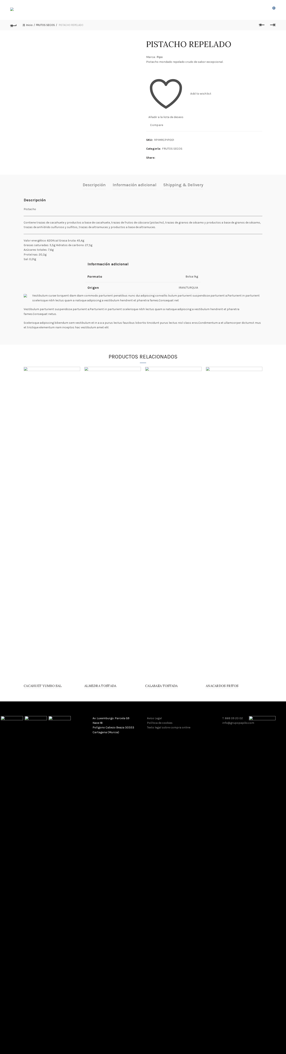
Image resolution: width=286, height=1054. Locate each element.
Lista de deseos (273, 8)
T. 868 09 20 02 (232, 718)
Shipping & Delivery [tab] (183, 184)
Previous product (262, 25)
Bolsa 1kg (192, 276)
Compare (156, 125)
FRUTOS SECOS (45, 25)
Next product (272, 25)
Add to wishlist (200, 93)
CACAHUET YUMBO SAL (43, 686)
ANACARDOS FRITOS (222, 686)
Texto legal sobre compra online (168, 727)
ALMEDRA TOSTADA (100, 686)
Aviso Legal (154, 718)
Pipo (160, 57)
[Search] (262, 10)
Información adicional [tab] (134, 184)
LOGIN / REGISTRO (252, 10)
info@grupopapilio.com (238, 723)
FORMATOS (168, 10)
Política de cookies (160, 723)
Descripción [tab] (94, 184)
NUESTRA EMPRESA (117, 10)
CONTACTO (189, 10)
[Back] (13, 25)
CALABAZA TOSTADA (161, 686)
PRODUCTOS (146, 10)
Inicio (29, 25)
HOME (93, 10)
